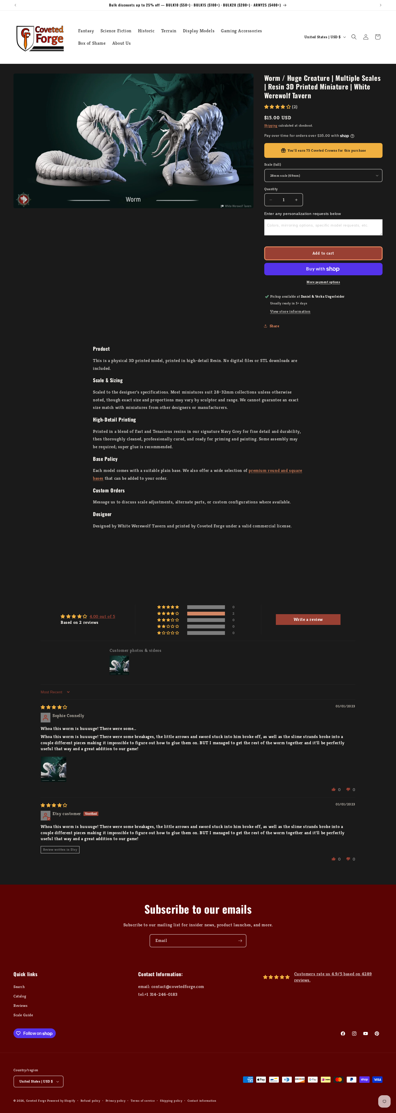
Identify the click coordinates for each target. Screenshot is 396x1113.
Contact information (201, 1100)
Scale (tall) (272, 164)
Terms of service (143, 1100)
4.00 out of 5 (102, 616)
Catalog (19, 996)
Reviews (20, 1005)
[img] (54, 707)
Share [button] (274, 326)
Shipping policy (171, 1100)
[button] (354, 37)
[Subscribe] (240, 940)
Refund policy (90, 1100)
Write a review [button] (308, 619)
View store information (290, 311)
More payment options (323, 282)
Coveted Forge (36, 1100)
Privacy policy (116, 1100)
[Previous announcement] (15, 5)
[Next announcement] (381, 5)
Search (19, 986)
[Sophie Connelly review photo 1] (54, 769)
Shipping (271, 125)
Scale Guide (23, 1015)
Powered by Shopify (61, 1100)
